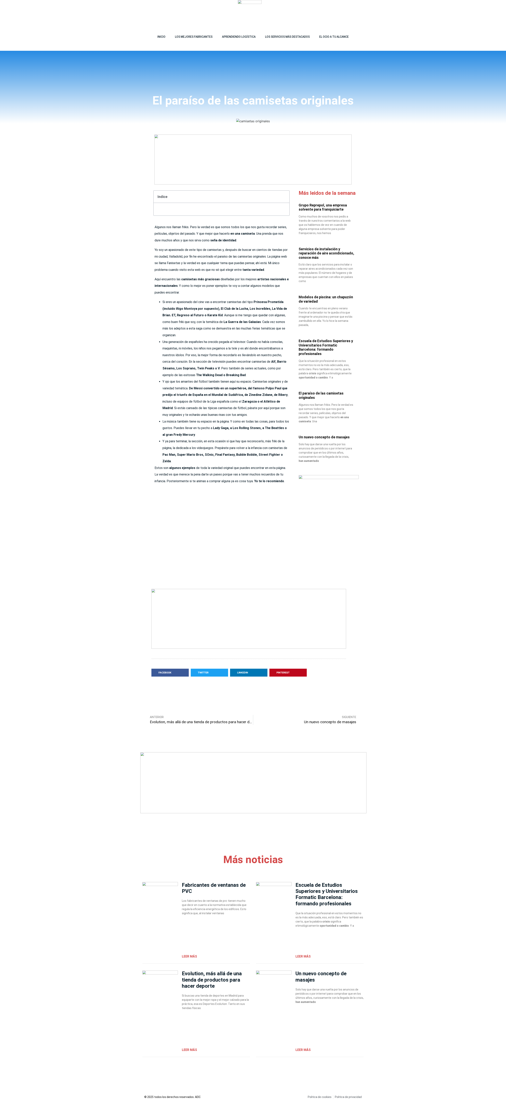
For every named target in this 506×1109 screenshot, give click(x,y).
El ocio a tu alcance (334, 36)
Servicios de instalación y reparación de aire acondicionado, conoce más (326, 253)
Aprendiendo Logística (239, 36)
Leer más (189, 956)
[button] (361, 12)
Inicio (161, 36)
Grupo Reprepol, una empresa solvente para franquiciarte (323, 207)
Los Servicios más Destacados (287, 36)
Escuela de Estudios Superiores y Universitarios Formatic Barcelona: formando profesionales (326, 347)
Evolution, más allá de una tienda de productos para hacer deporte (212, 980)
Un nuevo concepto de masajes (324, 437)
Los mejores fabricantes (193, 36)
